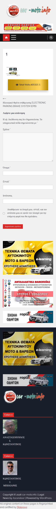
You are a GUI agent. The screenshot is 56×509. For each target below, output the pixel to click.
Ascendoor (19, 498)
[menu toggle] (13, 37)
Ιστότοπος (7, 195)
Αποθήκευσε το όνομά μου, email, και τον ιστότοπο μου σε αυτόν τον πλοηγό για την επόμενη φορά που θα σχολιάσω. (27, 213)
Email (6, 181)
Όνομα (6, 167)
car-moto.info (29, 494)
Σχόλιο (6, 129)
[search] (51, 37)
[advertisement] (28, 27)
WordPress (46, 498)
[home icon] (6, 37)
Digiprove (22, 507)
